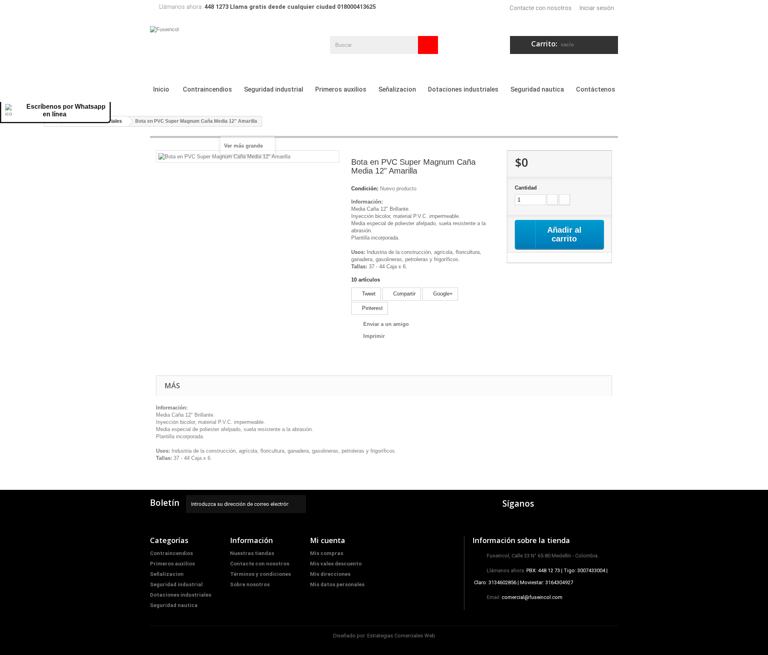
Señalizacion (397, 89)
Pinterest (371, 308)
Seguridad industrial (273, 89)
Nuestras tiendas (252, 553)
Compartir (404, 294)
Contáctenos (595, 89)
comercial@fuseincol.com (532, 597)
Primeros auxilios (340, 89)
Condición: (364, 189)
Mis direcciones (330, 574)
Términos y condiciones (260, 574)
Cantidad (526, 188)
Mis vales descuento (336, 564)
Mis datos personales (337, 584)
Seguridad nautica (537, 89)
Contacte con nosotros (541, 8)
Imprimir (374, 336)
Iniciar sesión (597, 8)
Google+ (442, 294)
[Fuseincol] (224, 44)
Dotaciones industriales (463, 89)
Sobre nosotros (250, 584)
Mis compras (326, 553)
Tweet (368, 294)
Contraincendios (207, 89)
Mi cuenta (327, 540)
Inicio (161, 89)
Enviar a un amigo (386, 324)
